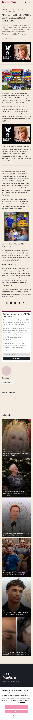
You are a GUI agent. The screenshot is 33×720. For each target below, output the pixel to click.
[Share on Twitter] (6, 303)
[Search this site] (25, 2)
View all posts (7, 382)
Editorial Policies (22, 687)
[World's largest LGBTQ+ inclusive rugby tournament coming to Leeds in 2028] (16, 557)
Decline (16, 711)
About (4, 687)
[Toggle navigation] (29, 2)
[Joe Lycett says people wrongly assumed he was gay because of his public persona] (16, 517)
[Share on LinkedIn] (14, 303)
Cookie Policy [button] (15, 700)
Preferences (16, 715)
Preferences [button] (22, 702)
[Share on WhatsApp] (19, 303)
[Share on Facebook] (10, 303)
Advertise (12, 687)
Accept (16, 707)
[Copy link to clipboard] (23, 303)
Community (4, 9)
